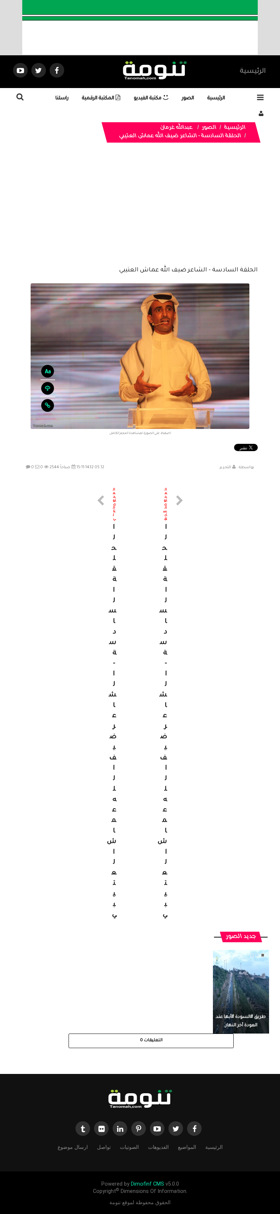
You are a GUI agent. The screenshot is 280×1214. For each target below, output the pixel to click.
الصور (188, 98)
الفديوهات (158, 1147)
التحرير (225, 467)
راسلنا (62, 98)
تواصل (104, 1147)
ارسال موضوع (73, 1147)
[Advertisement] (140, 210)
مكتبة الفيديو (148, 98)
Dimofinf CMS (147, 1184)
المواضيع (187, 1147)
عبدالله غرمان (177, 128)
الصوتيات (129, 1147)
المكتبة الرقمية (99, 98)
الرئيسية (253, 71)
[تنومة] (140, 1100)
